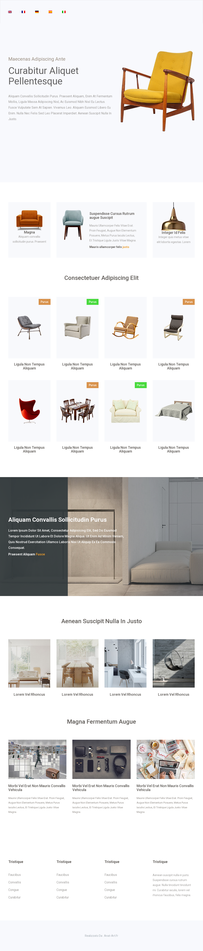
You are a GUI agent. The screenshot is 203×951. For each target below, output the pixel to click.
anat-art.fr (111, 935)
